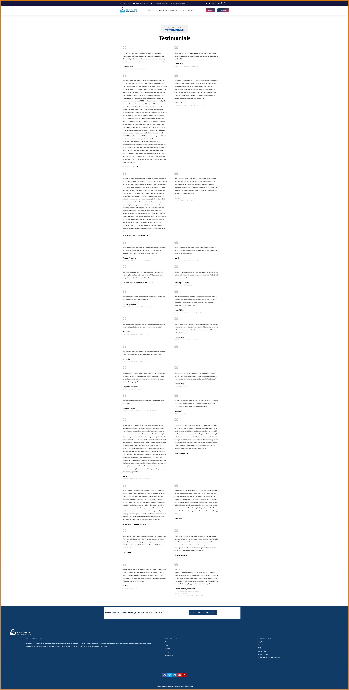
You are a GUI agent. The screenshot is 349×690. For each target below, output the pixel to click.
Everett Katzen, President (184, 589)
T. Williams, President (131, 167)
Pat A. (125, 476)
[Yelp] (184, 675)
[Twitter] (169, 675)
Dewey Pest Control (184, 200)
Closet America (182, 558)
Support (172, 10)
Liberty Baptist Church (186, 66)
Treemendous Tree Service (136, 479)
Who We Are (151, 10)
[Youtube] (179, 675)
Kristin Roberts (180, 555)
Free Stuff (181, 10)
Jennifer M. (179, 64)
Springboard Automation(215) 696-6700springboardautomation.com (188, 593)
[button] (206, 3)
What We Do (163, 10)
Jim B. (177, 198)
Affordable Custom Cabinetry (134, 524)
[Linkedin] (174, 675)
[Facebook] (164, 675)
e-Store (190, 10)
